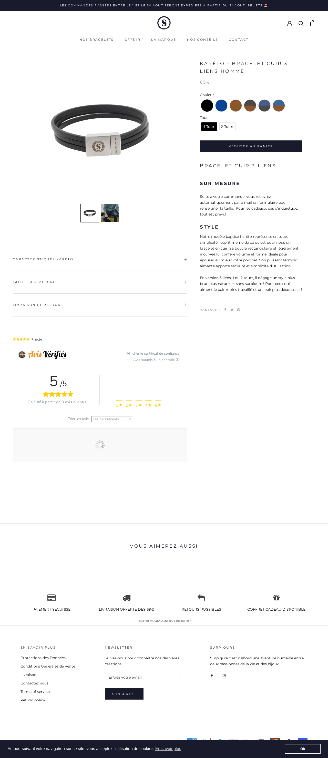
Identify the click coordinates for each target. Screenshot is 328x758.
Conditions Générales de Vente (47, 666)
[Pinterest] (238, 309)
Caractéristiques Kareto (43, 259)
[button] (89, 213)
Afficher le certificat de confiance (153, 353)
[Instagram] (223, 675)
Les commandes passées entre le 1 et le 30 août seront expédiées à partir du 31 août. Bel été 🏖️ (164, 5)
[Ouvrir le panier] (312, 23)
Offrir (132, 40)
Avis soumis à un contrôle (154, 359)
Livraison (28, 674)
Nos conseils (202, 40)
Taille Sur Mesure (34, 282)
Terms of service (35, 691)
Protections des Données (43, 657)
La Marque (163, 40)
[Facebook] (225, 309)
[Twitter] (231, 309)
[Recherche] (301, 23)
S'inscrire (124, 694)
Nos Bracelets (96, 40)
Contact (239, 40)
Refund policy (32, 700)
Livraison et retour (37, 305)
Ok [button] (302, 749)
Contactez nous (34, 683)
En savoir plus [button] (168, 748)
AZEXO (158, 620)
